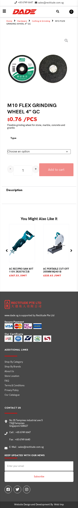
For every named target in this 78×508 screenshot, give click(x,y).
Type (13, 138)
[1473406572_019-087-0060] (38, 69)
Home (9, 21)
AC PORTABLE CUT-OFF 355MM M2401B (56, 270)
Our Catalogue (12, 395)
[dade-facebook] (8, 489)
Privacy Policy (12, 390)
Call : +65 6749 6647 (20, 432)
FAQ (7, 380)
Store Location (12, 376)
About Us (9, 371)
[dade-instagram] (26, 489)
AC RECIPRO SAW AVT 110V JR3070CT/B (21, 270)
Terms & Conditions (14, 385)
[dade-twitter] (17, 489)
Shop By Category (14, 361)
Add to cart (56, 170)
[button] (4, 11)
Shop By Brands (13, 366)
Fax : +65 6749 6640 (19, 439)
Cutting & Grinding (41, 21)
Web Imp (59, 504)
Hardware (22, 21)
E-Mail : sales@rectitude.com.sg (26, 447)
